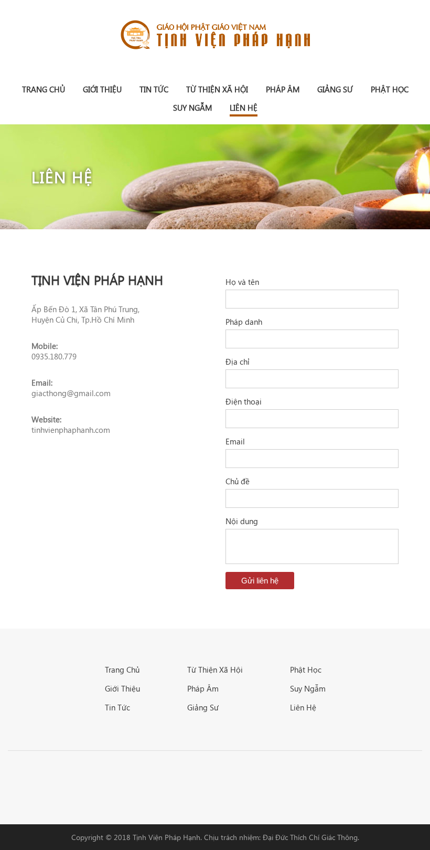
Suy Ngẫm (192, 107)
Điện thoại (243, 401)
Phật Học (389, 89)
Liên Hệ (243, 107)
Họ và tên (242, 282)
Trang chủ (43, 89)
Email (235, 441)
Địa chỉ (237, 361)
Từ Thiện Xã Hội (217, 89)
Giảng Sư (335, 89)
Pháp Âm (282, 89)
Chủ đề (237, 481)
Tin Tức (153, 89)
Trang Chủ (122, 669)
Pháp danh (243, 321)
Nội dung (241, 521)
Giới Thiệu (102, 89)
